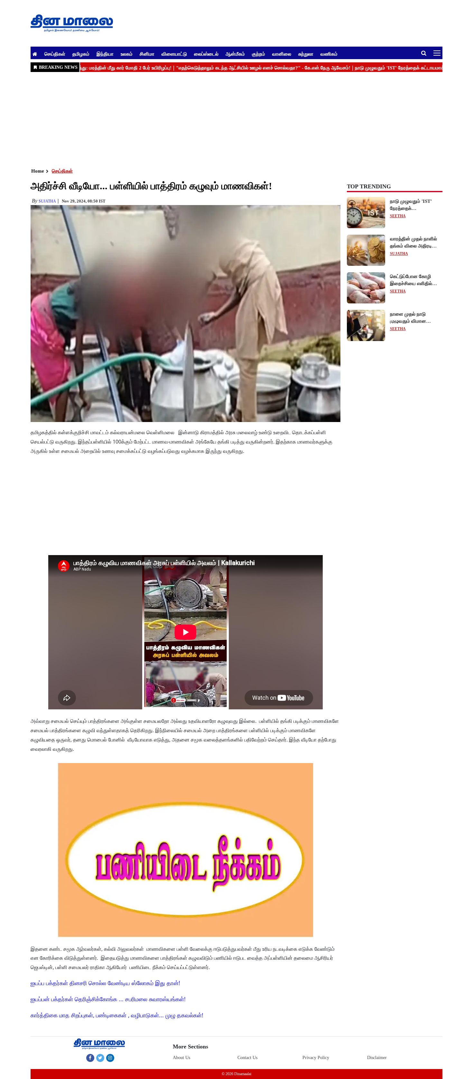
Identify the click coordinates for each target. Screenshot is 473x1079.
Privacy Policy (315, 1057)
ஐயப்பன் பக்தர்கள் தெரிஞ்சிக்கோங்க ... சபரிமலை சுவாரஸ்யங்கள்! (108, 999)
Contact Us (247, 1057)
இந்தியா (105, 53)
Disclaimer (377, 1057)
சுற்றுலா (305, 53)
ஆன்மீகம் (235, 53)
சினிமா (147, 53)
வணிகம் (329, 53)
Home (37, 171)
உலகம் (127, 53)
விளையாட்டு (174, 53)
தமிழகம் (80, 53)
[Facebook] (90, 1058)
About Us (181, 1057)
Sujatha (47, 201)
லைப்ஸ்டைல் (206, 53)
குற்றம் (258, 53)
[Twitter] (100, 1058)
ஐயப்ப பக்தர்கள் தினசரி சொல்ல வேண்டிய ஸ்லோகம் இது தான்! (105, 983)
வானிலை (281, 53)
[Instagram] (110, 1058)
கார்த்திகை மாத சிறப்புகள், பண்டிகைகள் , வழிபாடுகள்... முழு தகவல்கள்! (117, 1015)
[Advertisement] (224, 119)
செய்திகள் (54, 53)
